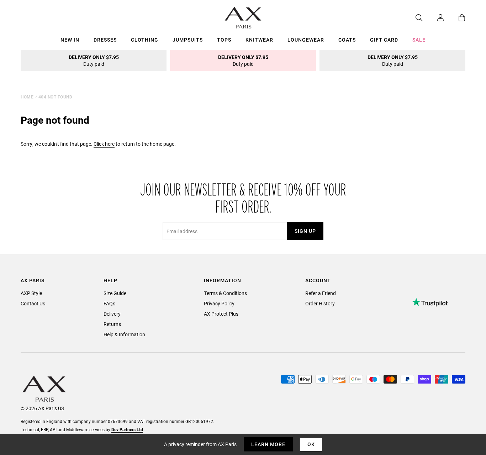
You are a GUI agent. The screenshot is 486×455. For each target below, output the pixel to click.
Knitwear (259, 39)
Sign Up (305, 231)
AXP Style (31, 293)
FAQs (109, 303)
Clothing (144, 39)
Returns (112, 324)
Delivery (112, 313)
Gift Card (384, 39)
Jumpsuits (188, 39)
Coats (347, 39)
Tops (224, 39)
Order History (320, 303)
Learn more (268, 444)
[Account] (433, 17)
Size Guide (115, 293)
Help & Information (124, 334)
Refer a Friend (320, 293)
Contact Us (33, 303)
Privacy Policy (219, 303)
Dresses (105, 39)
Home (27, 97)
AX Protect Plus (221, 313)
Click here (104, 143)
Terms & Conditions (225, 293)
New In (69, 39)
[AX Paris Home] (243, 17)
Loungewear (305, 39)
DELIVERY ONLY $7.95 (94, 60)
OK (311, 444)
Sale (419, 39)
